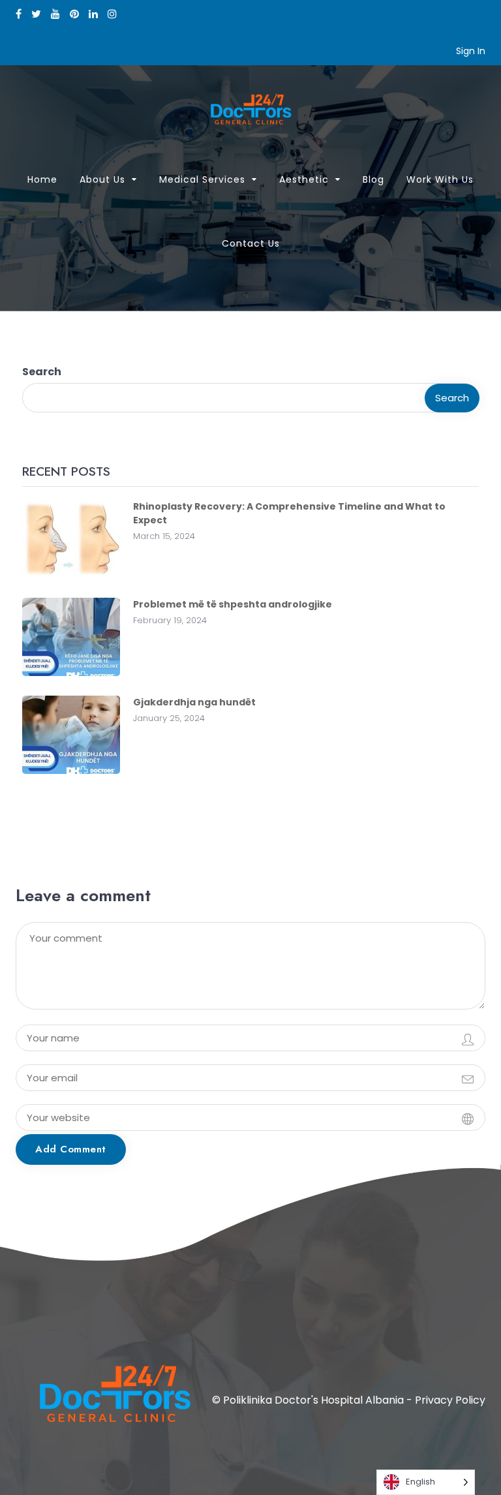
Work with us (440, 179)
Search (41, 371)
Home (42, 179)
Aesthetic (304, 179)
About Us (102, 179)
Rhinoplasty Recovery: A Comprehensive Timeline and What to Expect (289, 513)
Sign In (470, 50)
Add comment (70, 1149)
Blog (373, 179)
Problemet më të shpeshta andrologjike (232, 604)
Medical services (202, 179)
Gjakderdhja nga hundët (194, 702)
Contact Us (251, 243)
